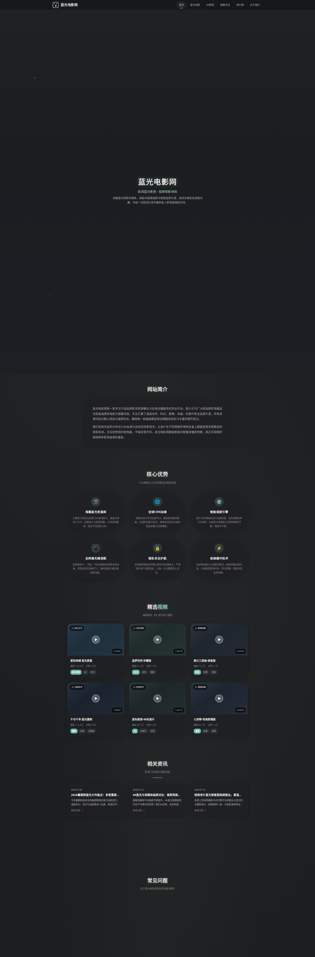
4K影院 (210, 4)
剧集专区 (225, 4)
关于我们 (255, 4)
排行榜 (240, 4)
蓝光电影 (195, 4)
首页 (181, 4)
